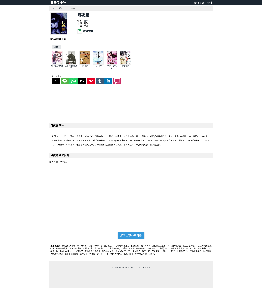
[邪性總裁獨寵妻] (57, 64)
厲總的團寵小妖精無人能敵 (135, 254)
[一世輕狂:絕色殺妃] (112, 64)
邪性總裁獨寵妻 (57, 66)
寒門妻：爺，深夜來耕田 (197, 248)
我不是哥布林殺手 (85, 246)
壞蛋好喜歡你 (57, 254)
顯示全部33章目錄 (131, 235)
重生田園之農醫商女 (161, 246)
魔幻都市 (207, 251)
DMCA (132, 267)
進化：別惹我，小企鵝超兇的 (176, 251)
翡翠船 (101, 248)
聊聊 (86, 20)
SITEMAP (126, 267)
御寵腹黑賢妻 (62, 248)
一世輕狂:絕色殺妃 (122, 246)
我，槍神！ (146, 246)
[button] (56, 81)
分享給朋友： (57, 76)
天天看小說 (58, 3)
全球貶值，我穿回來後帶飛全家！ (147, 251)
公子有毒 (105, 254)
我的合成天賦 (108, 251)
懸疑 (61, 8)
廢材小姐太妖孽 (90, 248)
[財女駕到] (125, 64)
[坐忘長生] (98, 64)
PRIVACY (139, 267)
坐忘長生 (98, 66)
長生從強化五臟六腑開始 (147, 248)
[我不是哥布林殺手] (71, 64)
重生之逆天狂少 (190, 246)
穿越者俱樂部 (196, 251)
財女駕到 (125, 66)
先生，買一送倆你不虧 (89, 254)
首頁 (52, 8)
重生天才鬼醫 (129, 248)
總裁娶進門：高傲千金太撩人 (172, 248)
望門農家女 (176, 246)
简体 (209, 3)
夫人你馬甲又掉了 (123, 251)
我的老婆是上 (116, 254)
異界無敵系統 (76, 248)
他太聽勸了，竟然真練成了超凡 (87, 251)
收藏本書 (87, 31)
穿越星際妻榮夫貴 (114, 248)
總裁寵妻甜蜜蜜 (71, 254)
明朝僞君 (84, 66)
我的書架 (197, 3)
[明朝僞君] (84, 64)
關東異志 (152, 254)
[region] (131, 103)
